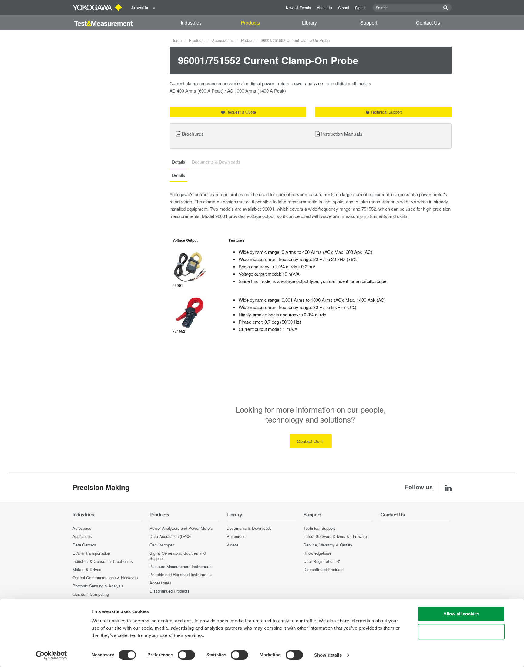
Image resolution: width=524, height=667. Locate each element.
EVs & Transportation (91, 553)
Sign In (361, 7)
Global (343, 7)
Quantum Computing (90, 594)
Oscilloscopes (161, 545)
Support (368, 22)
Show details (328, 655)
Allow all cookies (461, 613)
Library (309, 22)
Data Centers (84, 545)
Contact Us (428, 22)
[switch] (186, 655)
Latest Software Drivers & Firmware (335, 536)
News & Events (298, 7)
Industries (191, 22)
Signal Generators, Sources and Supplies (177, 555)
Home (176, 40)
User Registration (319, 561)
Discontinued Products (169, 591)
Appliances (82, 536)
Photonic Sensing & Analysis (98, 586)
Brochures (193, 133)
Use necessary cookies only (461, 631)
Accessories (223, 40)
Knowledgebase (317, 553)
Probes (247, 40)
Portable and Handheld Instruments (180, 574)
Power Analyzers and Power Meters (181, 528)
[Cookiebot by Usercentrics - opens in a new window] (51, 655)
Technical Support (386, 112)
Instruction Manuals (341, 133)
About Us (324, 7)
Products (250, 22)
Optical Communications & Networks (105, 577)
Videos (233, 545)
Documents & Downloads (249, 528)
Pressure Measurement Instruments (181, 566)
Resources (236, 536)
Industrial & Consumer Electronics (102, 561)
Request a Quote (241, 112)
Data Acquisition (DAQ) (170, 536)
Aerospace (81, 528)
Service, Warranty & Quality (328, 545)
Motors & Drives (86, 569)
